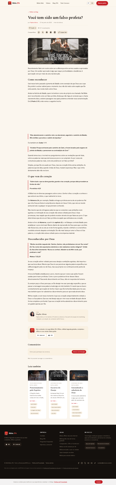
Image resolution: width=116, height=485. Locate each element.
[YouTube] (88, 463)
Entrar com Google (79, 352)
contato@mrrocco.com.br (105, 463)
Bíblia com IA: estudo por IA (68, 446)
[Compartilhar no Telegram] (50, 32)
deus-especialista (56, 407)
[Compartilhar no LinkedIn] (54, 32)
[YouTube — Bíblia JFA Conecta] (92, 463)
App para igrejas (90, 443)
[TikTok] (95, 463)
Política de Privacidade (38, 463)
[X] (85, 463)
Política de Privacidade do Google (52, 468)
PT (88, 3)
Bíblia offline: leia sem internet (68, 436)
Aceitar (99, 482)
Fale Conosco (65, 3)
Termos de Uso (50, 463)
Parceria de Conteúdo (103, 443)
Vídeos (48, 3)
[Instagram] (82, 463)
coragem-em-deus (35, 410)
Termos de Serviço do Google (70, 468)
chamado (33, 407)
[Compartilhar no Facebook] (46, 32)
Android (42, 335)
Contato (42, 436)
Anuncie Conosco (90, 448)
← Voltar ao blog (33, 12)
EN (92, 3)
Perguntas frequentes (46, 441)
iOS (51, 335)
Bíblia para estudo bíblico (67, 455)
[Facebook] (78, 463)
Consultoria (101, 448)
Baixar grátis (102, 3)
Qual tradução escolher (67, 452)
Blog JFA (55, 3)
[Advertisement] (58, 118)
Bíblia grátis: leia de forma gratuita (67, 440)
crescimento (75, 409)
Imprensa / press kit (46, 444)
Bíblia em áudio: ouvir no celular (69, 449)
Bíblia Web (40, 3)
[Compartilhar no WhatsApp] (38, 32)
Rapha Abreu (34, 22)
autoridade (33, 404)
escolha (54, 413)
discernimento (34, 413)
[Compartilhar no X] (42, 32)
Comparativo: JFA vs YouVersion (69, 443)
